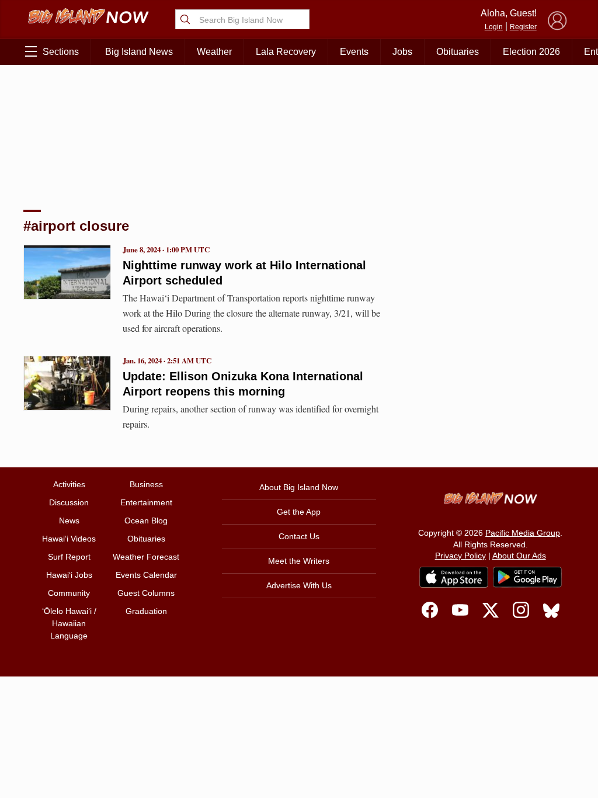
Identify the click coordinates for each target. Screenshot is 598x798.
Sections (61, 52)
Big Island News (139, 52)
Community (69, 593)
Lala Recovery (286, 52)
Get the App (299, 511)
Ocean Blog (146, 520)
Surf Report (69, 556)
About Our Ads (519, 555)
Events (354, 52)
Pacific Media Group (522, 532)
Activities (69, 484)
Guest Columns (146, 593)
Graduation (146, 611)
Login (494, 27)
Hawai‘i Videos (69, 538)
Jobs (402, 52)
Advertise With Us (299, 585)
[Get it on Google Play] (527, 577)
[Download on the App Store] (453, 577)
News (69, 520)
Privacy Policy (460, 555)
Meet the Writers (298, 560)
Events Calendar (146, 575)
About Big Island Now (298, 487)
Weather (214, 52)
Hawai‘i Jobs (69, 575)
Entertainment (146, 502)
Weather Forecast (146, 556)
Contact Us (299, 536)
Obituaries (457, 52)
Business (146, 484)
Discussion (69, 502)
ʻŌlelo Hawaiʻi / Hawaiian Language (69, 623)
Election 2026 (531, 52)
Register (523, 27)
